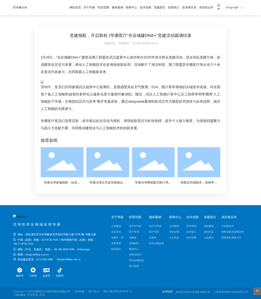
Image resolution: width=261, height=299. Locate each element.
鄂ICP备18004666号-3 (117, 291)
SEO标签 (79, 291)
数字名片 (94, 291)
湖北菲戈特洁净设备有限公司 (193, 292)
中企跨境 (32, 295)
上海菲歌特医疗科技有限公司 (230, 292)
